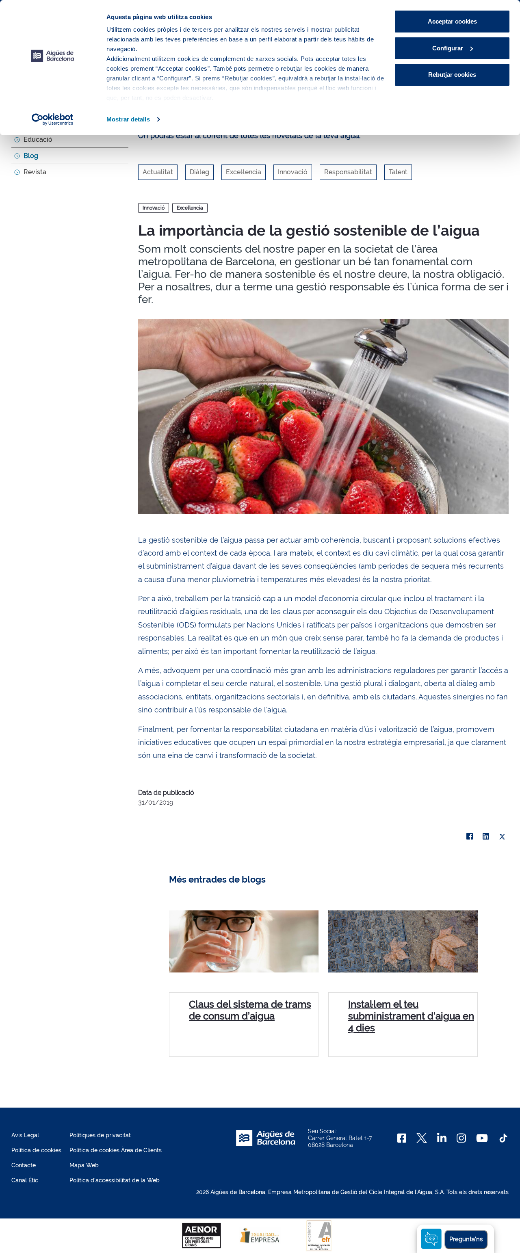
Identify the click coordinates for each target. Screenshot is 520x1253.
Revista (35, 172)
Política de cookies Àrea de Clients (115, 1150)
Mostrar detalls (128, 119)
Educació (38, 139)
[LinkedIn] (485, 836)
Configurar (447, 48)
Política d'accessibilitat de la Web (114, 1180)
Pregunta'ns (466, 1239)
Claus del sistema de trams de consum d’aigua (250, 1010)
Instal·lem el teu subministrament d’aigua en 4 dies (411, 1016)
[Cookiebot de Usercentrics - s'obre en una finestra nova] (52, 119)
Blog (31, 156)
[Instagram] (461, 1138)
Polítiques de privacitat (100, 1135)
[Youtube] (482, 1138)
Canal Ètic (24, 1180)
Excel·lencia (190, 208)
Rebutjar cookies (452, 74)
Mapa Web (84, 1165)
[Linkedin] (441, 1138)
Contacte (23, 1165)
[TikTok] (503, 1138)
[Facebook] (469, 836)
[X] (502, 836)
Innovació (154, 208)
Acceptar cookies (452, 21)
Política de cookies (36, 1150)
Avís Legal (25, 1135)
